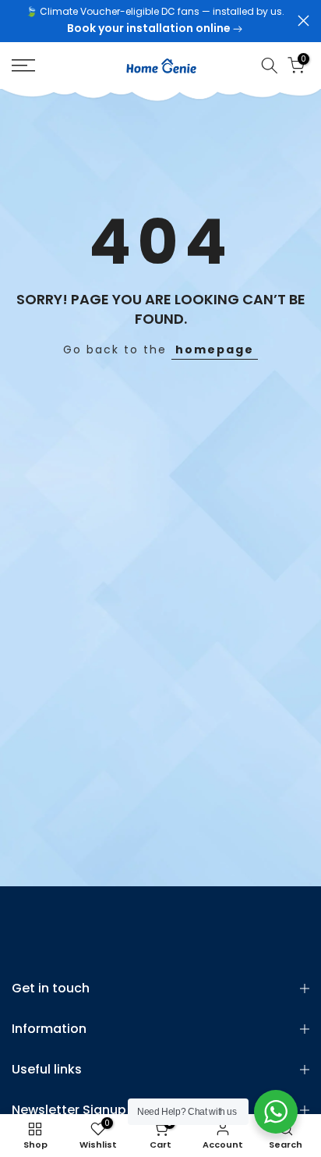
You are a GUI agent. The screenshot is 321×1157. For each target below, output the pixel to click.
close (303, 21)
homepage (214, 349)
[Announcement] (154, 21)
